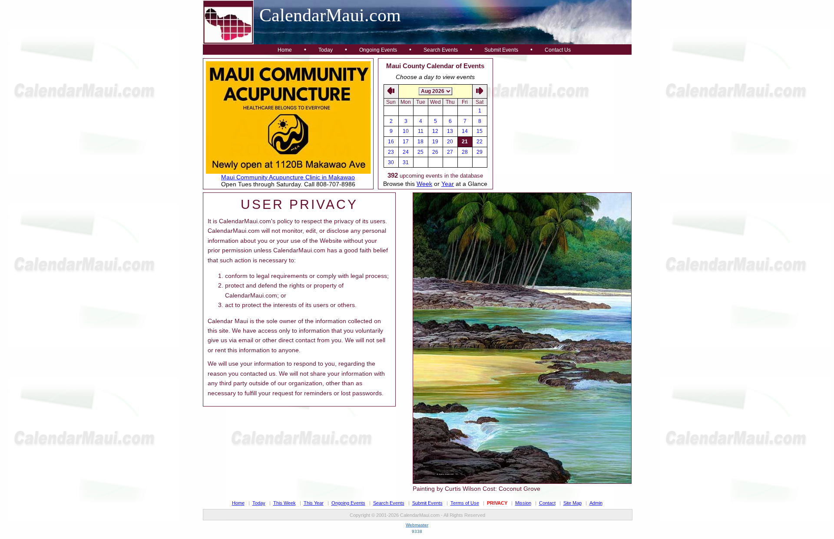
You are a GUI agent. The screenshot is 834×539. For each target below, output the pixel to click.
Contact (547, 503)
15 (480, 131)
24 (406, 152)
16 (391, 142)
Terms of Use (464, 503)
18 (420, 142)
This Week (284, 503)
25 (420, 152)
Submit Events (501, 50)
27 (450, 152)
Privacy (497, 503)
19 (435, 142)
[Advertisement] (562, 112)
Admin (595, 503)
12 (435, 131)
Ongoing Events (378, 50)
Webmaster (417, 524)
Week (424, 183)
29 (480, 152)
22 (480, 142)
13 (450, 131)
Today (325, 50)
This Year (314, 503)
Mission (523, 503)
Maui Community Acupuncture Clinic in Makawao (288, 177)
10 (406, 131)
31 (406, 162)
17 (406, 142)
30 (391, 162)
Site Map (572, 503)
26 (435, 152)
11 (421, 131)
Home (285, 50)
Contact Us (558, 50)
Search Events (441, 50)
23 (391, 152)
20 (450, 142)
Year (447, 183)
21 (465, 142)
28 (465, 152)
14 (465, 131)
